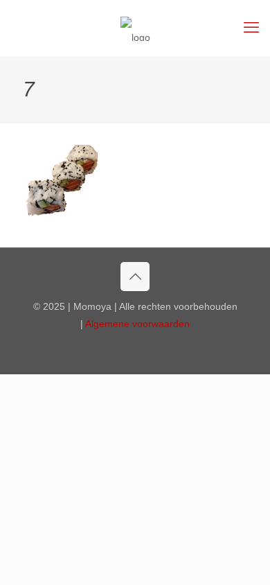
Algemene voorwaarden (137, 323)
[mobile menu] (251, 28)
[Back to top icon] (135, 276)
